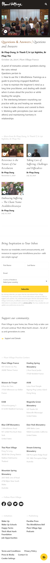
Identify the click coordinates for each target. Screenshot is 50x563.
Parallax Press (32, 521)
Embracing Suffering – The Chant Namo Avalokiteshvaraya (12, 202)
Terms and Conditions (11, 551)
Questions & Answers (16, 42)
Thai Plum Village (9, 447)
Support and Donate (13, 338)
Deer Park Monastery (36, 424)
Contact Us (23, 554)
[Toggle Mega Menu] (43, 557)
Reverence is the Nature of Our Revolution (10, 164)
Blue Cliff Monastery (11, 424)
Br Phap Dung (9, 52)
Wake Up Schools (9, 524)
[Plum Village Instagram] (9, 504)
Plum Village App (34, 528)
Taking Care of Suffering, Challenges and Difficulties (37, 164)
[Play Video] (25, 22)
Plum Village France (10, 363)
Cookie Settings (8, 558)
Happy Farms (7, 528)
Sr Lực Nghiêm (35, 52)
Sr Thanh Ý (22, 52)
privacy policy (28, 303)
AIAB (29, 382)
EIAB (4, 402)
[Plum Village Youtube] (21, 504)
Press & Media (8, 554)
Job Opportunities (9, 538)
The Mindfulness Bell (36, 524)
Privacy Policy (30, 551)
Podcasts (30, 531)
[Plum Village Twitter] (15, 504)
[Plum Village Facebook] (4, 504)
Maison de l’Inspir (9, 382)
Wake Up (5, 521)
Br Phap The (15, 139)
